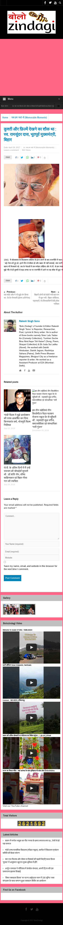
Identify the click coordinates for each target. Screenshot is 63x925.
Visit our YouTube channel (15, 806)
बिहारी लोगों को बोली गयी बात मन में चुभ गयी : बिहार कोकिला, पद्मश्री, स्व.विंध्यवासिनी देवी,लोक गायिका (46, 297)
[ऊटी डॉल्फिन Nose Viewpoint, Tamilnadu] (31, 683)
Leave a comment (11, 150)
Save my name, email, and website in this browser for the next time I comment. (30, 567)
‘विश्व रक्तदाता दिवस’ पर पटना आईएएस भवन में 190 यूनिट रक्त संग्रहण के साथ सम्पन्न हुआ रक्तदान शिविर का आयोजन (28, 879)
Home (5, 117)
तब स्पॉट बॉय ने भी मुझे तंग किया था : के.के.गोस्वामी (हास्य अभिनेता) (17, 294)
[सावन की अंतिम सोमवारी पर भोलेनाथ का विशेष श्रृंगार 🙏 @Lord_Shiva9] (31, 753)
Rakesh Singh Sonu (29, 321)
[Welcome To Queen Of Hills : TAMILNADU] (31, 647)
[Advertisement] (31, 67)
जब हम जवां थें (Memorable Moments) (29, 117)
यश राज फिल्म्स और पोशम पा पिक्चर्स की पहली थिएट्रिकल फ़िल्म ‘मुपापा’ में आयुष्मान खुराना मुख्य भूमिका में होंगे (29, 861)
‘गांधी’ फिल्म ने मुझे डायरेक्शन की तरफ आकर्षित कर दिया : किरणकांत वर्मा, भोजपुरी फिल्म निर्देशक (17, 420)
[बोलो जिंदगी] (31, 22)
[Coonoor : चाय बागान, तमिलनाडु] (31, 718)
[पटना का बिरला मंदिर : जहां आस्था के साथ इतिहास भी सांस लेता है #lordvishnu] (31, 788)
